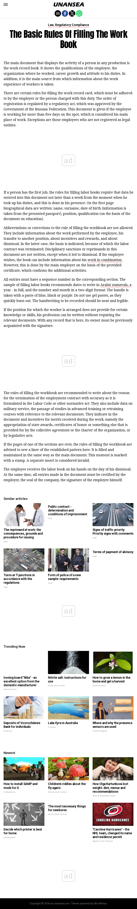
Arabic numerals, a (115, 284)
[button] (6, 4)
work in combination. (105, 259)
